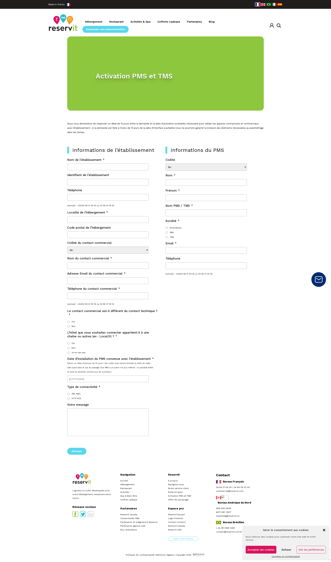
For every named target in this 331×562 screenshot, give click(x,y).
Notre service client (178, 488)
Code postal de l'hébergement (89, 227)
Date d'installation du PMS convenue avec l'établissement (110, 358)
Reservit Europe (176, 514)
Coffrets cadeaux (168, 21)
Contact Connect (176, 522)
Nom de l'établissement (85, 160)
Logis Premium (175, 518)
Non (74, 326)
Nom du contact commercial (89, 258)
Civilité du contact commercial (89, 243)
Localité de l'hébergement (87, 212)
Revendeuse (176, 228)
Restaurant (116, 21)
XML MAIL (76, 394)
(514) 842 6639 (223, 508)
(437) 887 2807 (223, 512)
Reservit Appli (175, 492)
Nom (170, 175)
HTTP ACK (76, 398)
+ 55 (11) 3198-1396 (225, 528)
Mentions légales (165, 555)
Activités (124, 492)
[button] (324, 530)
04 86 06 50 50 (242, 487)
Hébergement (93, 21)
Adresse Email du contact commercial (96, 273)
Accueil (124, 481)
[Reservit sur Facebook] (75, 514)
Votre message (78, 404)
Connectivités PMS (129, 518)
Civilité (170, 160)
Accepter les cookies (261, 549)
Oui (73, 321)
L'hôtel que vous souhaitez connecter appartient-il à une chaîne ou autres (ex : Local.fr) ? (108, 334)
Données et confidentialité (286, 556)
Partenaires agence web (133, 526)
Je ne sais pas (79, 352)
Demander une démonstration (105, 29)
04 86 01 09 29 (224, 487)
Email (171, 243)
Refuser (286, 549)
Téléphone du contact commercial (93, 288)
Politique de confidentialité (140, 555)
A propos (173, 481)
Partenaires (194, 21)
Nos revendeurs (128, 530)
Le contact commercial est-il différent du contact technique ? (112, 312)
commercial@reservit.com (229, 491)
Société (172, 221)
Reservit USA (175, 530)
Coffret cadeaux (128, 500)
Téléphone (74, 190)
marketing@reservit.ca (227, 516)
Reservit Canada (128, 514)
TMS (172, 237)
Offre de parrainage (178, 500)
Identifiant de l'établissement (88, 175)
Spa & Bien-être (128, 496)
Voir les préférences (311, 549)
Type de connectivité (83, 387)
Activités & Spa (141, 21)
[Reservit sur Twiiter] (83, 514)
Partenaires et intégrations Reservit (138, 522)
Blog (212, 21)
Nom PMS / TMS (179, 205)
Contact (318, 279)
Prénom (173, 190)
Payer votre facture (183, 538)
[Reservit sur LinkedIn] (90, 514)
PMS (172, 232)
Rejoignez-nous (176, 484)
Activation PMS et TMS (179, 496)
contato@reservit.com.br (229, 532)
